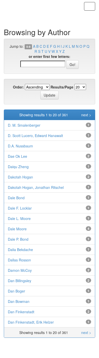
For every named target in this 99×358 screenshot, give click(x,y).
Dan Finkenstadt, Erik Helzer (31, 322)
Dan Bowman (18, 301)
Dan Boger (16, 291)
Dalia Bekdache (20, 249)
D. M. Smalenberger (24, 125)
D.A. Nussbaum (20, 145)
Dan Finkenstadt (21, 311)
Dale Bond (16, 197)
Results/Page (62, 86)
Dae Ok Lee (17, 156)
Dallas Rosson (19, 259)
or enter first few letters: (49, 56)
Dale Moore (17, 228)
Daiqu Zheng (18, 166)
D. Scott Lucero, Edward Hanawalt (35, 135)
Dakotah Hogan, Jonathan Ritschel (36, 187)
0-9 (28, 47)
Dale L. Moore (19, 218)
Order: (18, 86)
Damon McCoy (20, 270)
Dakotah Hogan (20, 177)
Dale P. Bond (18, 239)
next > (86, 114)
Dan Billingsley (19, 280)
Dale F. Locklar (20, 208)
